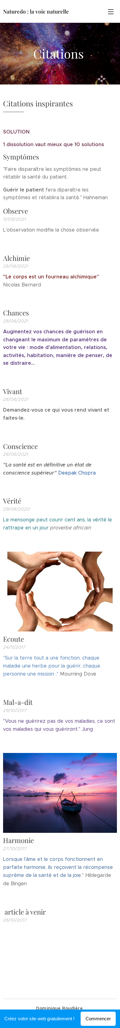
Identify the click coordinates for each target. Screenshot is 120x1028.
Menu (111, 11)
